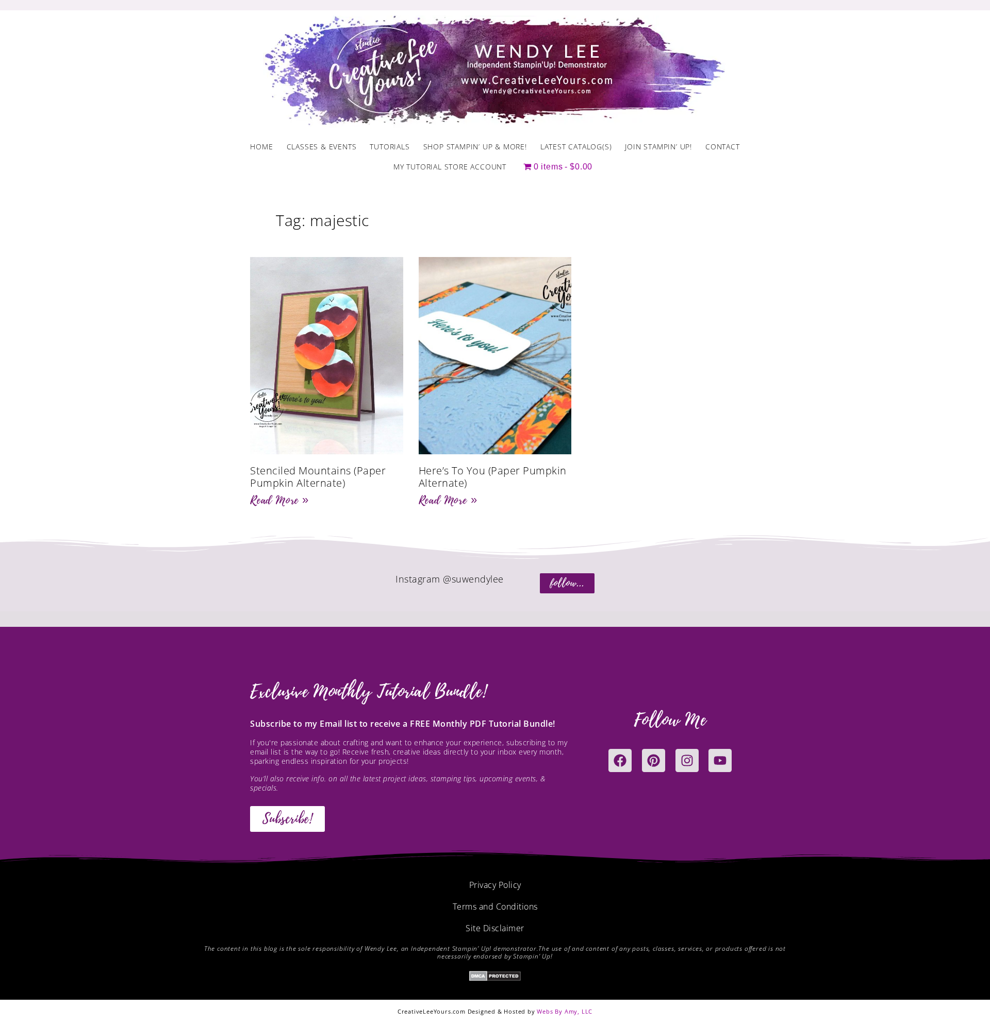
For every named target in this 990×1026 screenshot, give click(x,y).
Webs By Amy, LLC (564, 1011)
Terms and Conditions (495, 906)
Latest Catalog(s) (576, 146)
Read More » (279, 500)
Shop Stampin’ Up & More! (475, 146)
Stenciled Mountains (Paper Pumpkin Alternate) (318, 477)
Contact (722, 146)
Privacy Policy (495, 885)
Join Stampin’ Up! (658, 146)
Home (261, 146)
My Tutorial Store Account (449, 167)
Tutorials (389, 146)
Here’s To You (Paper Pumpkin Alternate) (493, 477)
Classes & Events (322, 146)
